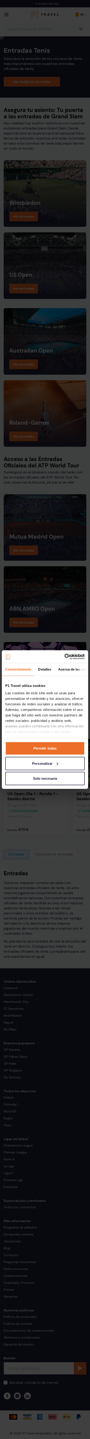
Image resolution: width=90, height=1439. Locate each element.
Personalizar (42, 763)
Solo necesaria (45, 778)
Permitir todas (45, 748)
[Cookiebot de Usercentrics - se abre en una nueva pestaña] (65, 657)
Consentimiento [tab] (18, 669)
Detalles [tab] (44, 669)
